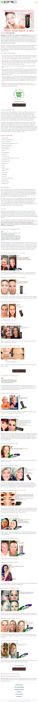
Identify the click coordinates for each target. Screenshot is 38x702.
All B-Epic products (19, 684)
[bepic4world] (9, 2)
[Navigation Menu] (36, 2)
